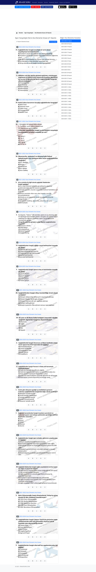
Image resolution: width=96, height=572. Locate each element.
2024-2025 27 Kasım (66, 78)
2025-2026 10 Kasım (66, 55)
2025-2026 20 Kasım (66, 44)
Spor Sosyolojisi (28, 33)
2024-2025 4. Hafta (66, 90)
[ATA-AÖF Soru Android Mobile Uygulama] (73, 7)
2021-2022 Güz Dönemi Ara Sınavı (28, 121)
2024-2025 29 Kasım (66, 72)
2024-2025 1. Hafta (66, 98)
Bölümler (40, 2)
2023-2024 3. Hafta (66, 113)
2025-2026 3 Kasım (66, 58)
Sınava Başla (54, 41)
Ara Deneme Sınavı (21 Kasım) (43, 33)
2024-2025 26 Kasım (66, 81)
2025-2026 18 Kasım (66, 49)
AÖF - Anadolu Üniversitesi (23, 7)
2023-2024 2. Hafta (66, 116)
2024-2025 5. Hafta (66, 87)
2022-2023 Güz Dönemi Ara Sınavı (28, 47)
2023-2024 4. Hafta (66, 110)
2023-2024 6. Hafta (66, 104)
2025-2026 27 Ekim (66, 61)
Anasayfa (34, 2)
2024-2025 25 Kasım (66, 84)
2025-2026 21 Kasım (66, 41)
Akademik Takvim (53, 2)
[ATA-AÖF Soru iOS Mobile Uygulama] (62, 7)
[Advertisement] (48, 20)
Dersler (46, 2)
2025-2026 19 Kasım (66, 46)
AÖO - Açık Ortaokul (47, 7)
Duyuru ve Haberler (64, 2)
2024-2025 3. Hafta (66, 93)
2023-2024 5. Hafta (66, 107)
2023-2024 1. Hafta (66, 119)
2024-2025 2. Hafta (66, 95)
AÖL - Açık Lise (35, 7)
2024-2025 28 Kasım (66, 75)
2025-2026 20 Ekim (66, 64)
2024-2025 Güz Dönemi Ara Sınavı (28, 212)
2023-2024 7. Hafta (66, 101)
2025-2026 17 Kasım (66, 52)
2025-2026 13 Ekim (66, 67)
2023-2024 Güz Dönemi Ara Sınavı (28, 72)
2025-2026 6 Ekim (65, 69)
